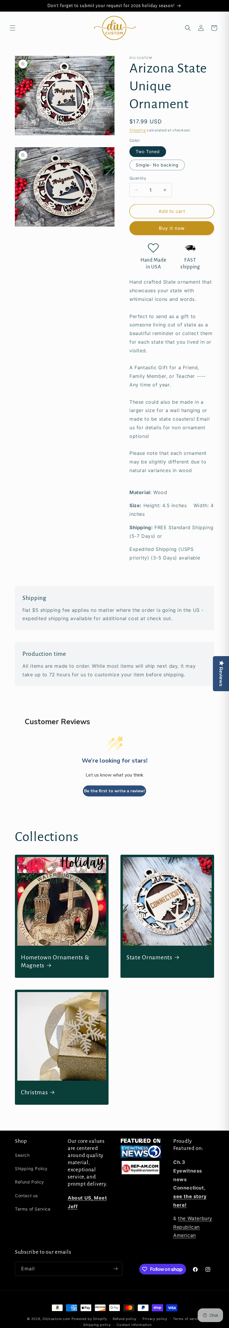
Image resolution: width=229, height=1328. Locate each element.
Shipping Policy (31, 1168)
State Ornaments (149, 957)
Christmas (34, 1092)
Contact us (26, 1195)
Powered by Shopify (89, 1319)
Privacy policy (155, 1319)
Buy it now (172, 228)
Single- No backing (157, 164)
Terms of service (187, 1319)
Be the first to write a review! (114, 791)
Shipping (137, 130)
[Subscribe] (115, 1269)
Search (22, 1155)
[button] (12, 27)
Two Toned (148, 151)
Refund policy (125, 1319)
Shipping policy (97, 1325)
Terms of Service (33, 1208)
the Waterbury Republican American (192, 1227)
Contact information (134, 1325)
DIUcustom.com (56, 1319)
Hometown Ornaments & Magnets (55, 961)
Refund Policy (29, 1181)
